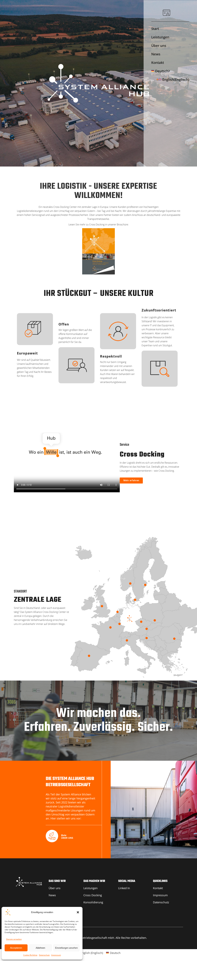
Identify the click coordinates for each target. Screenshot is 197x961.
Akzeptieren (16, 948)
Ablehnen (40, 948)
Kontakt (157, 62)
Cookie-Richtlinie (30, 955)
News (155, 54)
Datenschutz (44, 955)
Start (155, 28)
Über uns (158, 45)
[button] (77, 912)
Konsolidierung (93, 902)
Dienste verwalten (14, 939)
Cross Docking (92, 895)
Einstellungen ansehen (66, 948)
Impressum (56, 955)
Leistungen (160, 37)
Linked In (124, 888)
